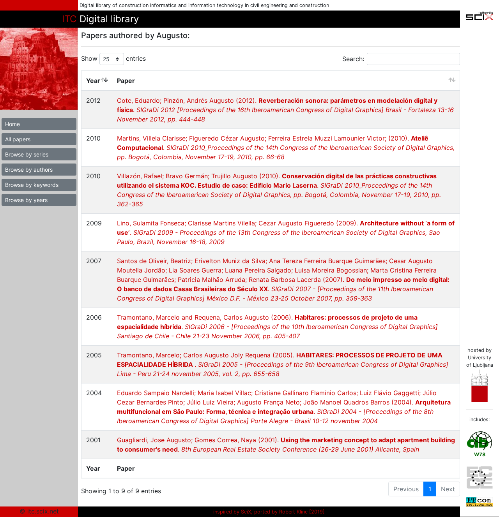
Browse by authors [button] (29, 169)
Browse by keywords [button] (31, 184)
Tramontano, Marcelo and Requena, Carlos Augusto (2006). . (277, 326)
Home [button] (12, 124)
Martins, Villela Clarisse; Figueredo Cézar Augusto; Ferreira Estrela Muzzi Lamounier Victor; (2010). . (286, 147)
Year (93, 80)
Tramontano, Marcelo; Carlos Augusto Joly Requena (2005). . (282, 364)
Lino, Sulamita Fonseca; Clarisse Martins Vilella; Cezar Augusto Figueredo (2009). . (286, 232)
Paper (126, 80)
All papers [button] (17, 139)
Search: (353, 59)
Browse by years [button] (26, 200)
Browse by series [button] (26, 154)
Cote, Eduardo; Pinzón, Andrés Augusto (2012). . (285, 110)
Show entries (113, 58)
